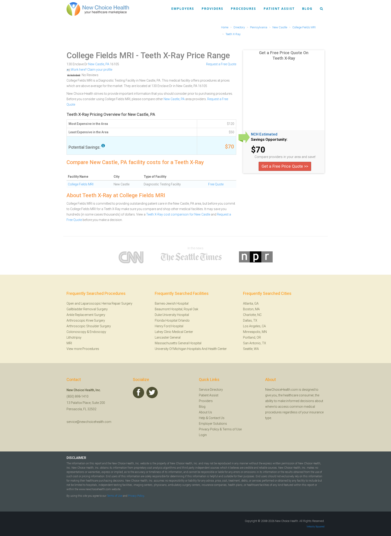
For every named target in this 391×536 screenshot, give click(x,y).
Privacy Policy (209, 429)
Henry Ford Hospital (169, 326)
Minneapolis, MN (255, 332)
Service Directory (211, 389)
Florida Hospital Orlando (172, 320)
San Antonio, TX (254, 343)
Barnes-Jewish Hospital (171, 303)
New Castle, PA (174, 99)
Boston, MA (251, 309)
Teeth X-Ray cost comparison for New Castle (178, 214)
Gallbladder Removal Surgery (87, 309)
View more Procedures (83, 349)
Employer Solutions (213, 423)
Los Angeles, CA (254, 326)
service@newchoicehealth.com (89, 422)
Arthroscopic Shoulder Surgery (89, 326)
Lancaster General (168, 337)
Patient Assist (279, 8)
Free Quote (216, 184)
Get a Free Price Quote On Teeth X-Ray (283, 55)
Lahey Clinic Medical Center (174, 332)
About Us (205, 412)
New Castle (96, 64)
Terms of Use (232, 429)
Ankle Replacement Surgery (86, 315)
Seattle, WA (251, 349)
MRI (69, 343)
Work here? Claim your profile (91, 69)
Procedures (243, 8)
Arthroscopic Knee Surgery (86, 320)
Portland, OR (252, 337)
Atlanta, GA (251, 303)
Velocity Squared (315, 526)
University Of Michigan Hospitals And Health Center (191, 349)
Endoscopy (98, 332)
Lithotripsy (74, 337)
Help (202, 418)
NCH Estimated (264, 134)
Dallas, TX (250, 320)
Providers (212, 8)
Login (203, 435)
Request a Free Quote (221, 64)
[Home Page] (98, 9)
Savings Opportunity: (269, 140)
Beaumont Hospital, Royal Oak (176, 309)
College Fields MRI (100, 55)
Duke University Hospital (172, 315)
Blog (307, 8)
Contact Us (216, 418)
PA (107, 64)
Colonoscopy (76, 332)
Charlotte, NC (252, 315)
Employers (182, 8)
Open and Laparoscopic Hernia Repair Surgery (99, 303)
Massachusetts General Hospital (178, 343)
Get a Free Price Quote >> (285, 166)
